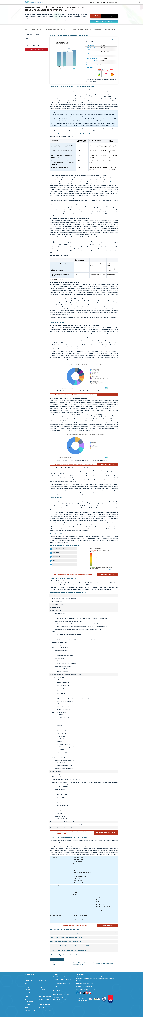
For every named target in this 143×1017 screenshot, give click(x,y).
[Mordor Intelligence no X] (83, 993)
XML (26, 983)
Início (26, 977)
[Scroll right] (117, 29)
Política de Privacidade (31, 1008)
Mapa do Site (42, 980)
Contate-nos (28, 980)
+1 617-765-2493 (113, 2)
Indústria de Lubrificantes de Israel (104, 963)
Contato (99, 2)
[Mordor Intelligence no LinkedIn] (77, 993)
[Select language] (104, 2)
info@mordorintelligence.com (62, 994)
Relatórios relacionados (56, 959)
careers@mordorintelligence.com (84, 986)
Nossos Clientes (29, 993)
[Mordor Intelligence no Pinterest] (86, 993)
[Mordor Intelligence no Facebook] (80, 993)
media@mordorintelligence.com (63, 999)
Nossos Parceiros (43, 993)
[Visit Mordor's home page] (34, 2)
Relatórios (92, 2)
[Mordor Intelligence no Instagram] (89, 993)
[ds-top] (104, 21)
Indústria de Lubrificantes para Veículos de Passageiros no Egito (83, 963)
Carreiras (27, 1004)
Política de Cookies (44, 1008)
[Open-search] (140, 2)
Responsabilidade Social (45, 996)
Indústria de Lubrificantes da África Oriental (59, 963)
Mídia (26, 996)
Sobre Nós (27, 989)
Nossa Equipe (42, 989)
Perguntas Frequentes (45, 999)
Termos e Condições (44, 1004)
